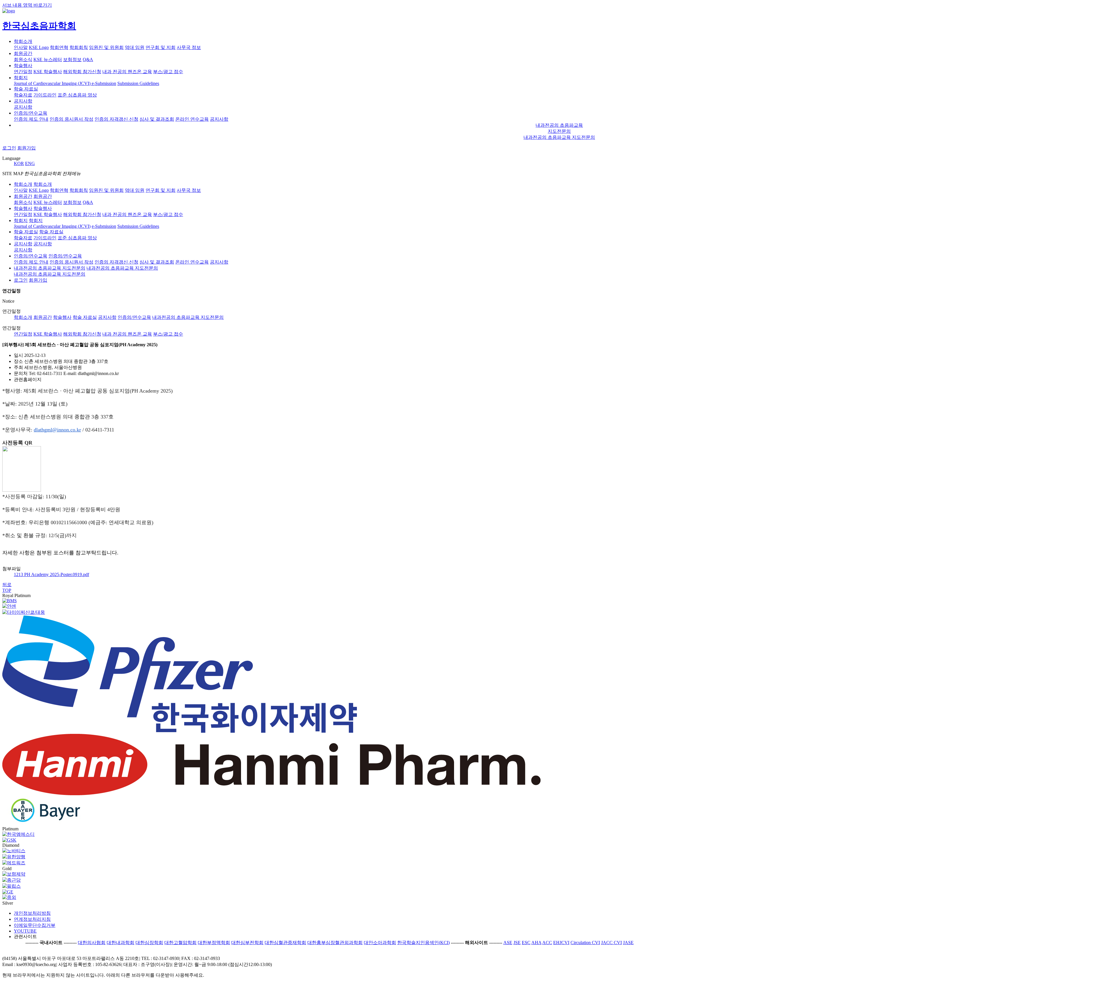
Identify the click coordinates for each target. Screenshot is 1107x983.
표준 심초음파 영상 (77, 94)
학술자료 (23, 94)
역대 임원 (134, 47)
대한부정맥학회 (214, 942)
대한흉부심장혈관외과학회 (335, 942)
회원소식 (23, 59)
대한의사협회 (92, 942)
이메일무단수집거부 (34, 925)
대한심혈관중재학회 (285, 942)
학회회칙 (78, 47)
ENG (30, 163)
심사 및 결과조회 (157, 119)
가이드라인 (45, 94)
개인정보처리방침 (32, 913)
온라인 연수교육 (192, 119)
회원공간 (23, 53)
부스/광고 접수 (168, 334)
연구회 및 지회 (161, 47)
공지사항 (23, 101)
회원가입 (26, 147)
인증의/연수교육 (30, 113)
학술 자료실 (26, 88)
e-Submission (104, 83)
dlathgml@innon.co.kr (57, 430)
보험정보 (72, 59)
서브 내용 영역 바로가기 (27, 5)
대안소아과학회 (380, 942)
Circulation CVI (585, 942)
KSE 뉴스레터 (47, 59)
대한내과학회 (120, 942)
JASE (628, 942)
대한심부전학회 (247, 942)
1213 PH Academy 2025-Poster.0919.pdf (51, 574)
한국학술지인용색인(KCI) (423, 942)
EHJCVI (561, 942)
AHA (536, 942)
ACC (547, 942)
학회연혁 (59, 47)
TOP (6, 590)
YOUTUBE (25, 931)
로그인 (9, 147)
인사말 (21, 47)
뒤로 (7, 584)
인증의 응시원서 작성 (71, 119)
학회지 (21, 77)
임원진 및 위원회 (106, 47)
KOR (19, 163)
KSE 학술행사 (47, 71)
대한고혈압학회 (180, 942)
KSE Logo (39, 47)
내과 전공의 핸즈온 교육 (127, 71)
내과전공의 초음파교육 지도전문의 (559, 137)
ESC (526, 942)
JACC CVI (611, 942)
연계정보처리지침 (32, 919)
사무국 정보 (189, 47)
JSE (517, 942)
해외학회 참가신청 (82, 71)
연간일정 (23, 71)
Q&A (88, 59)
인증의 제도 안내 (31, 119)
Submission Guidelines (138, 83)
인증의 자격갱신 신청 (116, 119)
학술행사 (23, 65)
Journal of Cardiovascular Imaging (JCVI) (53, 83)
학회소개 (23, 41)
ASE (507, 942)
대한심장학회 (149, 942)
